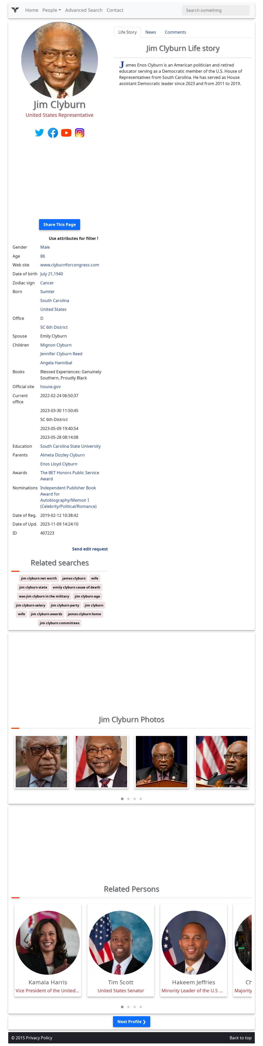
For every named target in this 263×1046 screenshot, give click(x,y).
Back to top (241, 1038)
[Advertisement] (59, 179)
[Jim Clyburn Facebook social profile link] (53, 132)
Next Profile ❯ (131, 1021)
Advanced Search (83, 10)
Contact (115, 10)
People (49, 10)
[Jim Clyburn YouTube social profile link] (66, 132)
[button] (122, 798)
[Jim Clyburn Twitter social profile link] (40, 132)
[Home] (15, 10)
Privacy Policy (39, 1038)
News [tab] (150, 32)
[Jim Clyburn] (59, 59)
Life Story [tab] (127, 32)
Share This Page (59, 224)
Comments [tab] (175, 32)
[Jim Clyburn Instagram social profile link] (79, 132)
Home (31, 10)
